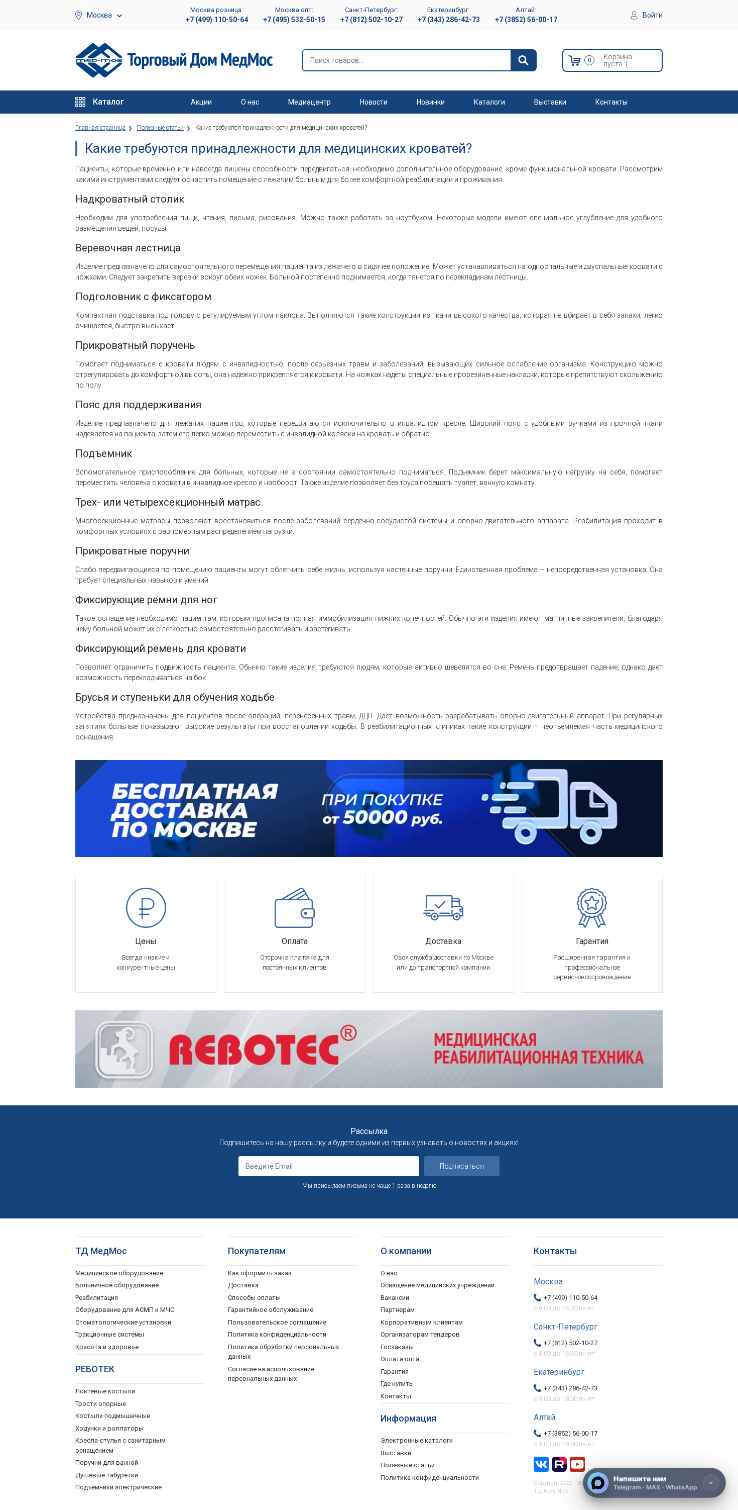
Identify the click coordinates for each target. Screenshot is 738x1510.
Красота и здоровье (107, 1347)
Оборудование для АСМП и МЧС (124, 1309)
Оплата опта (400, 1359)
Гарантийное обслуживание (270, 1309)
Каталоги (489, 102)
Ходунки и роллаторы (109, 1428)
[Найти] (523, 60)
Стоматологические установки (123, 1322)
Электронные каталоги (417, 1440)
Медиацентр (309, 102)
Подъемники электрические (118, 1487)
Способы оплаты (254, 1297)
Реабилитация (96, 1297)
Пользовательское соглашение (277, 1322)
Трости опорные (100, 1403)
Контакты (611, 102)
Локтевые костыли (105, 1391)
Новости (374, 102)
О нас (250, 102)
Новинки (431, 102)
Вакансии (395, 1297)
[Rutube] (559, 1463)
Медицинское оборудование (119, 1273)
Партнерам (398, 1309)
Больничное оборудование (117, 1285)
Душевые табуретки (106, 1475)
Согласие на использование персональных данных (271, 1374)
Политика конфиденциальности (277, 1334)
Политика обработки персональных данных (283, 1352)
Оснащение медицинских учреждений (438, 1285)
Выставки (550, 102)
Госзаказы (397, 1347)
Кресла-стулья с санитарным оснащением (120, 1445)
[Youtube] (577, 1463)
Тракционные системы (109, 1334)
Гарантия (395, 1371)
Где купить (397, 1383)
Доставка (243, 1285)
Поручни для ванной (106, 1462)
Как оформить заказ (260, 1273)
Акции (201, 102)
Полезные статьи (408, 1465)
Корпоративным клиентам (422, 1322)
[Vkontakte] (541, 1463)
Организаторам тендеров (420, 1334)
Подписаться (462, 1166)
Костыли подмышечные (112, 1416)
